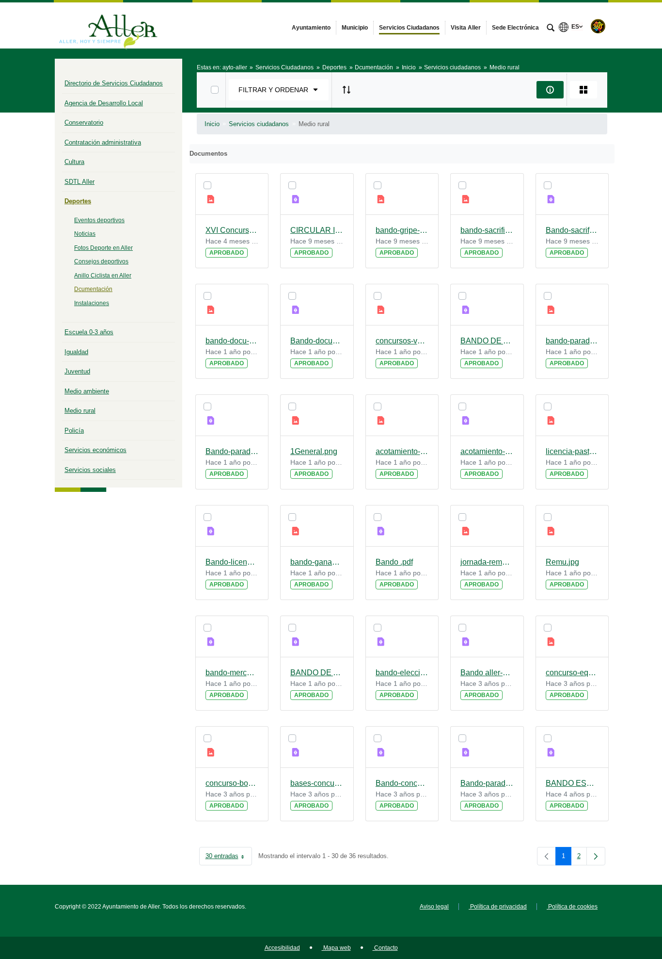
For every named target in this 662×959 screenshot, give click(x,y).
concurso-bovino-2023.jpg (232, 783)
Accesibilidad (282, 947)
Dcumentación (93, 289)
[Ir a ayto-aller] (108, 25)
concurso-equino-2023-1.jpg (572, 672)
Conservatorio (83, 122)
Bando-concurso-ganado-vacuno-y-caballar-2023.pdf (402, 783)
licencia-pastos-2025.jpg (572, 451)
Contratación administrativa (102, 142)
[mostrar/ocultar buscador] (550, 28)
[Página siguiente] (595, 856)
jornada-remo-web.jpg (487, 562)
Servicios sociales (90, 469)
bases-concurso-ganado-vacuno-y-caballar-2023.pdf (317, 783)
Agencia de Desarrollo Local (103, 103)
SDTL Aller (79, 181)
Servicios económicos (95, 450)
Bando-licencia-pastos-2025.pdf (232, 562)
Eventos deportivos (99, 220)
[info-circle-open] (550, 89)
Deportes (77, 201)
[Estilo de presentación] (583, 89)
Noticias (84, 233)
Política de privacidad (498, 906)
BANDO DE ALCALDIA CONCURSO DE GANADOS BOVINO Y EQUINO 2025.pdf (487, 341)
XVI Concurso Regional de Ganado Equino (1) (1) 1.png (232, 230)
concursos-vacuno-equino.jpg (402, 341)
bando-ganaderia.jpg (317, 562)
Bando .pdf (394, 562)
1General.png (313, 451)
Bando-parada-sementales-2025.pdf (232, 451)
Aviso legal (434, 906)
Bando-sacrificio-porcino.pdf (572, 230)
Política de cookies (572, 906)
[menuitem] (311, 27)
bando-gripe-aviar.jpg (402, 230)
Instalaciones (91, 303)
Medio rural (79, 410)
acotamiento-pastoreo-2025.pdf (487, 451)
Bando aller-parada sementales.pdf (487, 672)
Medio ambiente (86, 391)
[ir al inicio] (623, 900)
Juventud (77, 371)
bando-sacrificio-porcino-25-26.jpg (487, 230)
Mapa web (336, 947)
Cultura (74, 161)
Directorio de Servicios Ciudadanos (113, 83)
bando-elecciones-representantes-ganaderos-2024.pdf (402, 672)
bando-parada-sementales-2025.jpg (572, 341)
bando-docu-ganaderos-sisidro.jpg (232, 341)
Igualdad (76, 352)
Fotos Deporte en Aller (103, 247)
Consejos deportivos (101, 261)
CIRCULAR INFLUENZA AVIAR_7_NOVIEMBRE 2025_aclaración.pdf (317, 230)
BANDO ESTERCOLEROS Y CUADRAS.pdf (572, 783)
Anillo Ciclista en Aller (102, 275)
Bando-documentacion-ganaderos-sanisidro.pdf (317, 341)
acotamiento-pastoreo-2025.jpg (402, 451)
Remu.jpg (562, 562)
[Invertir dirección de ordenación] (346, 90)
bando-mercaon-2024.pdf (232, 672)
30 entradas (228, 857)
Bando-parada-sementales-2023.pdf (487, 783)
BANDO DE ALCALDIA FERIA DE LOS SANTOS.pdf (317, 672)
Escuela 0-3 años (88, 332)
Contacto (385, 947)
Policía (74, 430)
